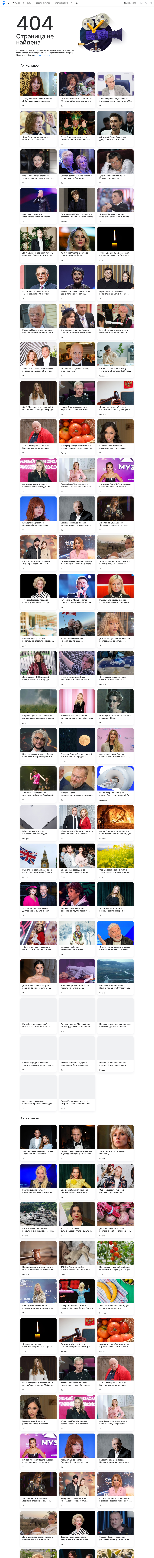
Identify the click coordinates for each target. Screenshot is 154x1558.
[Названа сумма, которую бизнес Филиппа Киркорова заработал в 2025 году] (38, 746)
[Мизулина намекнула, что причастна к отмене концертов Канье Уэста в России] (38, 1374)
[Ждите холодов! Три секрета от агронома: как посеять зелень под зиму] (38, 1131)
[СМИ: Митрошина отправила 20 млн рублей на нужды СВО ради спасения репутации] (38, 399)
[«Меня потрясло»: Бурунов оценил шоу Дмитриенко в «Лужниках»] (77, 1054)
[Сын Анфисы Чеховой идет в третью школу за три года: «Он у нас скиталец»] (77, 476)
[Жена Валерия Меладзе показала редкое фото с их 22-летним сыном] (77, 823)
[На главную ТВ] (7, 3)
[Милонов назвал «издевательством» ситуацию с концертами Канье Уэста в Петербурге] (77, 784)
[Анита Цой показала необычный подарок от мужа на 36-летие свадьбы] (38, 360)
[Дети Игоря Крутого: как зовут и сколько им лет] (77, 360)
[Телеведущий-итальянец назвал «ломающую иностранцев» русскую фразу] (38, 1247)
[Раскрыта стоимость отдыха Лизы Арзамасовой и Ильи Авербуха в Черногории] (38, 553)
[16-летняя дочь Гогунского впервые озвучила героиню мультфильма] (115, 900)
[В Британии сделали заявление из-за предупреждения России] (38, 862)
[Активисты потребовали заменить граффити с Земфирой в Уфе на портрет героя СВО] (38, 784)
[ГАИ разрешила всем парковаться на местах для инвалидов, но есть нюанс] (77, 1209)
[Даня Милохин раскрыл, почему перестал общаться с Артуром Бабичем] (38, 245)
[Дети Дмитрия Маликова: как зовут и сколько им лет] (38, 129)
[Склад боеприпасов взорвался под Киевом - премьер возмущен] (115, 823)
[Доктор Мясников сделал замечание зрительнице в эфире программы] (115, 206)
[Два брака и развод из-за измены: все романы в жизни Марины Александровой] (77, 862)
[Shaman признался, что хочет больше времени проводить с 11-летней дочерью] (115, 90)
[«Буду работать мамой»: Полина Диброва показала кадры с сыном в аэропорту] (38, 90)
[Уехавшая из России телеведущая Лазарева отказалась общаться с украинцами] (77, 939)
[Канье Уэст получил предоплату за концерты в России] (115, 1247)
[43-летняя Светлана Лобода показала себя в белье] (77, 245)
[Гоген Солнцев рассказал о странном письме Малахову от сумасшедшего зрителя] (77, 129)
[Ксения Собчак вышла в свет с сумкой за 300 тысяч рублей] (115, 1286)
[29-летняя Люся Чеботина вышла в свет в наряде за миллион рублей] (115, 476)
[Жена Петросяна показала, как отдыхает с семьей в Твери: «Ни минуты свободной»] (115, 1209)
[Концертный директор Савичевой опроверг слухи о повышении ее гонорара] (38, 514)
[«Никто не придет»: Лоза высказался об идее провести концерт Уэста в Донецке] (77, 669)
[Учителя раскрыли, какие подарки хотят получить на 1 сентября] (38, 1170)
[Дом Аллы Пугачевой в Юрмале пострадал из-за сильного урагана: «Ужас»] (115, 630)
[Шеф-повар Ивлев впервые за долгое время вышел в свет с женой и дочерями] (77, 1170)
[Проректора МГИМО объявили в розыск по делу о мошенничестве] (77, 206)
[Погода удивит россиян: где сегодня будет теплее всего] (115, 1054)
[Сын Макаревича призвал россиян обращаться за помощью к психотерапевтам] (115, 1374)
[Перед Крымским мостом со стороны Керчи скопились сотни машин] (77, 1093)
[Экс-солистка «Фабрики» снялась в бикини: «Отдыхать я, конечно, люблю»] (115, 746)
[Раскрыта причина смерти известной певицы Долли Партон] (77, 1490)
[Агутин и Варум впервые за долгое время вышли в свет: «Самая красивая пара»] (38, 900)
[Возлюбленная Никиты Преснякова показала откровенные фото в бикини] (77, 630)
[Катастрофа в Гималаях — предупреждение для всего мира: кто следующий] (38, 1413)
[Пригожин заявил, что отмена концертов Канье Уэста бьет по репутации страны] (38, 1286)
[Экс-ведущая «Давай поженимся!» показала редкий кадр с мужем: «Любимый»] (115, 1093)
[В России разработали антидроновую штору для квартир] (38, 823)
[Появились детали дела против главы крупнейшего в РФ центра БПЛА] (38, 1452)
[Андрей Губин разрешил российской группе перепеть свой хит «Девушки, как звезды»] (77, 900)
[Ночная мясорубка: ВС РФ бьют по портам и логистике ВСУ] (115, 1131)
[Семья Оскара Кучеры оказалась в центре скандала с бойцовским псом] (77, 1336)
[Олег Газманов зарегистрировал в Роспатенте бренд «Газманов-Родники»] (115, 939)
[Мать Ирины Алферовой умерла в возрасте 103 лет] (115, 707)
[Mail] (3, 3)
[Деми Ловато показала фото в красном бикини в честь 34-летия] (38, 977)
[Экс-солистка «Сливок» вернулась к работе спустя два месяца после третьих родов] (38, 1093)
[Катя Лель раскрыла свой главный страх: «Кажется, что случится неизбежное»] (38, 1016)
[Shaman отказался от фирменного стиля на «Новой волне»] (38, 206)
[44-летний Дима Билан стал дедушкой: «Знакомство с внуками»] (115, 129)
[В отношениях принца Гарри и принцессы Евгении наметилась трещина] (77, 322)
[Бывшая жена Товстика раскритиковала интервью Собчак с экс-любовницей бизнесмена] (115, 437)
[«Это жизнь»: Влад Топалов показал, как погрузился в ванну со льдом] (77, 592)
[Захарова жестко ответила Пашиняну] (115, 1336)
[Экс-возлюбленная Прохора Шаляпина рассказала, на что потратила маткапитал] (77, 1374)
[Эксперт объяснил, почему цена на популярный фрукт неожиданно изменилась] (115, 1490)
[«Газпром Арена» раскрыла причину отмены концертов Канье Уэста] (77, 1247)
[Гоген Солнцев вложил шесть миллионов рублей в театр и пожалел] (115, 322)
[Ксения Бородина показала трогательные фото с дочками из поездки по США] (38, 1054)
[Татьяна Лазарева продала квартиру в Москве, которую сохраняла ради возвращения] (38, 592)
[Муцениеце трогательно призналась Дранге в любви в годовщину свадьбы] (115, 283)
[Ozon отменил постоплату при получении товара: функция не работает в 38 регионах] (115, 1170)
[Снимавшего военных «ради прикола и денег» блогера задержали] (115, 669)
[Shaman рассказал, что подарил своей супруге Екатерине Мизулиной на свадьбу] (77, 167)
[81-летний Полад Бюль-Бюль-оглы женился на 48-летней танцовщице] (38, 283)
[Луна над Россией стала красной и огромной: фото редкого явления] (77, 746)
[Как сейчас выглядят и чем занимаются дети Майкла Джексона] (77, 1131)
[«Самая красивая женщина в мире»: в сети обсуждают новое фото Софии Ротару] (38, 939)
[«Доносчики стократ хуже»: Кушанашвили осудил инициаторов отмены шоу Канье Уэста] (115, 167)
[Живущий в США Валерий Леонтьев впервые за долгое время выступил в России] (115, 514)
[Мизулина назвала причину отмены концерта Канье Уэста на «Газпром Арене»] (77, 707)
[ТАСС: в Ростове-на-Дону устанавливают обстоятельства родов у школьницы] (77, 1452)
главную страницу (42, 55)
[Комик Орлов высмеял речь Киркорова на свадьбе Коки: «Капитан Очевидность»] (77, 399)
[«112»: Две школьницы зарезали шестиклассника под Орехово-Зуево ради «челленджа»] (115, 245)
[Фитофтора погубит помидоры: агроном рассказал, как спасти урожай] (77, 437)
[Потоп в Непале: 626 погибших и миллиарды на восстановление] (77, 1016)
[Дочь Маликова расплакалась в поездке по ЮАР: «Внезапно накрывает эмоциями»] (115, 553)
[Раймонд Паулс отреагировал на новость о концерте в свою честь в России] (38, 322)
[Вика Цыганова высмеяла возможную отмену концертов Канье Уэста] (38, 1490)
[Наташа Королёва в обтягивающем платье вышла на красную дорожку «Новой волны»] (77, 1413)
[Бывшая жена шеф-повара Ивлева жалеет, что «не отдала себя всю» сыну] (77, 514)
